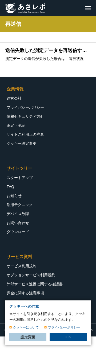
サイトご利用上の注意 (25, 134)
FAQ (10, 187)
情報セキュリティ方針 (25, 116)
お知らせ (14, 196)
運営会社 (14, 98)
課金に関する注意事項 (25, 293)
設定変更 (28, 337)
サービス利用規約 (22, 266)
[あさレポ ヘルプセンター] (25, 8)
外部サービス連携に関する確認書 (35, 284)
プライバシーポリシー (25, 107)
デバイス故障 (18, 214)
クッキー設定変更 (22, 143)
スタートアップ (20, 178)
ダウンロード (18, 232)
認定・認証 (16, 125)
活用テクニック (20, 205)
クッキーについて (26, 327)
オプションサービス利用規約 (31, 275)
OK (68, 337)
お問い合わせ (18, 223)
